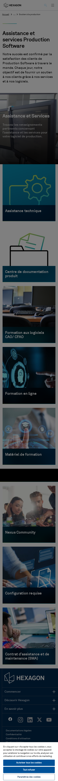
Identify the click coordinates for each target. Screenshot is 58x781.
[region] (29, 761)
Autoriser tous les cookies (29, 763)
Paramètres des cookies (29, 777)
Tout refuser (29, 770)
